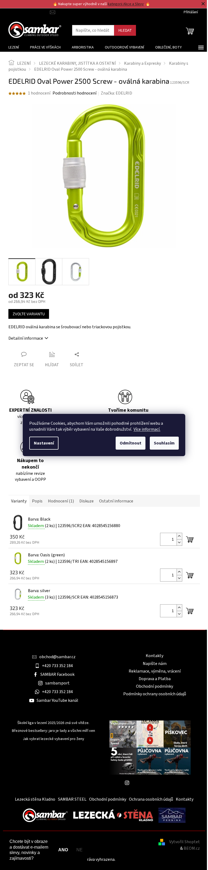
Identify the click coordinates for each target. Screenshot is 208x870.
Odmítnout (130, 443)
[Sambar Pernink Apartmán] (172, 815)
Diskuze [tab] (86, 501)
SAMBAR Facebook (57, 674)
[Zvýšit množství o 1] (179, 536)
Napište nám (155, 664)
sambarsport (57, 683)
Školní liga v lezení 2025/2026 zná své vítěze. (53, 723)
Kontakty (154, 656)
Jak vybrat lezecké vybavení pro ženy (53, 739)
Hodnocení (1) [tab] (61, 501)
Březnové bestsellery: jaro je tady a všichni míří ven (53, 730)
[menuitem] (13, 47)
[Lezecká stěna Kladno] (113, 815)
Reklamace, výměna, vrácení (155, 671)
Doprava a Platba (155, 679)
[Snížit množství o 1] (179, 542)
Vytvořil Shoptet (184, 842)
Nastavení (44, 443)
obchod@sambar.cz (57, 657)
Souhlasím (164, 443)
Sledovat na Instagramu (154, 783)
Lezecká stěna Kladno (35, 799)
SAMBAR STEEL (72, 799)
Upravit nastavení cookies (140, 859)
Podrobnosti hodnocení (74, 93)
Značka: (116, 93)
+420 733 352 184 (57, 666)
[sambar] (45, 815)
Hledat (125, 30)
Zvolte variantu (29, 313)
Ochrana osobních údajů (151, 799)
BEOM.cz (192, 848)
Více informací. (147, 429)
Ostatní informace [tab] (116, 501)
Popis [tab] (37, 501)
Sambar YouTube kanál (57, 700)
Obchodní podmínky (154, 686)
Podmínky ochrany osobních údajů (154, 694)
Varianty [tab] (19, 501)
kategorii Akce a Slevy (126, 4)
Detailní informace (25, 338)
